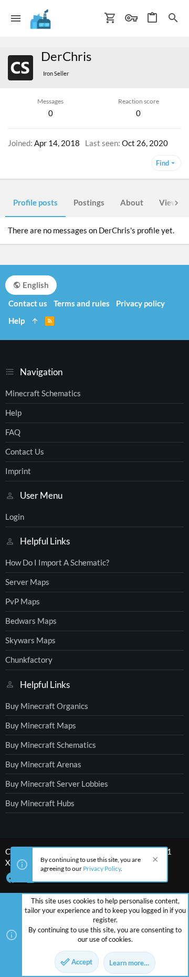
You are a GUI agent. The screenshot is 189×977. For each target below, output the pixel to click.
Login (14, 516)
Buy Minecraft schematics (50, 744)
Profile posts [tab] (35, 202)
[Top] (35, 321)
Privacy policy (140, 303)
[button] (16, 18)
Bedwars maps (31, 620)
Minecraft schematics (43, 393)
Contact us (24, 451)
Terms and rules (82, 303)
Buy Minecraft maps (40, 725)
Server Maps (27, 582)
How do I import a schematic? (57, 562)
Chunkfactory (28, 659)
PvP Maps (22, 601)
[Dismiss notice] (154, 861)
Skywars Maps (30, 640)
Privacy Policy (102, 868)
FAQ (12, 432)
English (35, 285)
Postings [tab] (89, 202)
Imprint (18, 471)
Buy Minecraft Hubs (40, 803)
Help (13, 412)
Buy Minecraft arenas (43, 764)
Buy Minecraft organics (46, 706)
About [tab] (131, 202)
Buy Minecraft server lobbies (56, 783)
